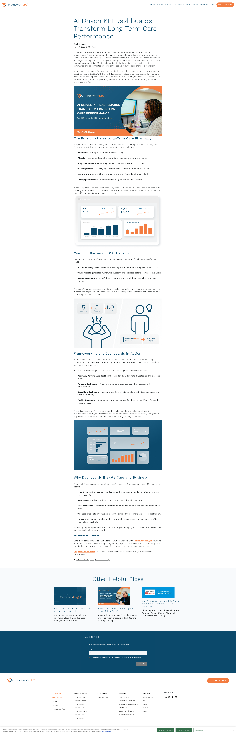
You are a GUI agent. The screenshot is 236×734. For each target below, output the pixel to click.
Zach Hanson (80, 44)
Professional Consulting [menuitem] (127, 701)
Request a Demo (225, 4)
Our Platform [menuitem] (57, 698)
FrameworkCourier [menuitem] (80, 711)
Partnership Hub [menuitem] (102, 697)
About (212, 4)
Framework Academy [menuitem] (126, 714)
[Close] (233, 730)
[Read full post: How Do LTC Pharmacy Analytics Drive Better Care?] (114, 604)
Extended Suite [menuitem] (80, 693)
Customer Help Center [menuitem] (127, 711)
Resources (204, 4)
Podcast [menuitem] (144, 704)
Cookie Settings (199, 730)
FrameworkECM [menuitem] (79, 697)
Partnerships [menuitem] (102, 693)
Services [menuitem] (122, 693)
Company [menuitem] (55, 705)
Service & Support (192, 4)
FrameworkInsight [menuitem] (80, 701)
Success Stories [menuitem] (147, 697)
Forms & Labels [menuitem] (124, 697)
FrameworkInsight (102, 560)
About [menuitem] (54, 702)
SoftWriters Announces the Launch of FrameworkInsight (73, 609)
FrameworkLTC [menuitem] (58, 693)
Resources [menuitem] (146, 693)
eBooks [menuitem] (144, 711)
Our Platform (155, 4)
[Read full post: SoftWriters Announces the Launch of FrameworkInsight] (70, 604)
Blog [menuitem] (143, 701)
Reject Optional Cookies (184, 730)
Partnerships (179, 4)
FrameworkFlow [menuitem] (79, 708)
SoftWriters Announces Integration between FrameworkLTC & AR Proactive (161, 604)
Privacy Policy (106, 731)
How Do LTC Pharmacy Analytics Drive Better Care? (115, 609)
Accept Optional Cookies (165, 730)
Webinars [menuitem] (145, 708)
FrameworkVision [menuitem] (80, 704)
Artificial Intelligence (85, 560)
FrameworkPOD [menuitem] (79, 715)
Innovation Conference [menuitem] (59, 709)
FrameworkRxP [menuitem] (79, 718)
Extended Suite (166, 4)
